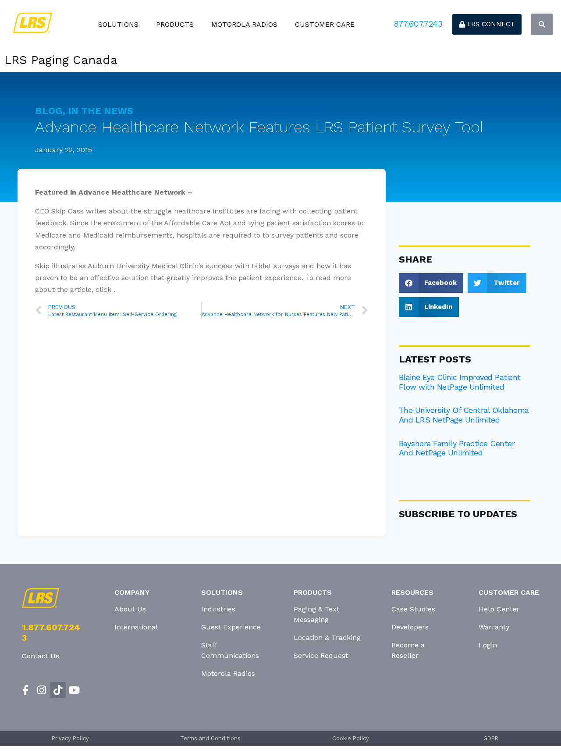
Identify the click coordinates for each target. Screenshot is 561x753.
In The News (100, 110)
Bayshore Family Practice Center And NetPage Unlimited (457, 448)
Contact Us (40, 656)
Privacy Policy (70, 738)
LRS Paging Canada (60, 60)
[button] (542, 24)
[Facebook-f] (26, 690)
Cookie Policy (350, 738)
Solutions (118, 24)
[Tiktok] (58, 690)
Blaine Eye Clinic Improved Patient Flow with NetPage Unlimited (460, 382)
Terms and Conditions (210, 738)
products (175, 24)
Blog (48, 110)
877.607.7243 (418, 24)
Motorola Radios (244, 24)
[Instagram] (42, 690)
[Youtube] (74, 690)
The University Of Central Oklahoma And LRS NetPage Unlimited (464, 414)
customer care (325, 24)
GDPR (490, 738)
